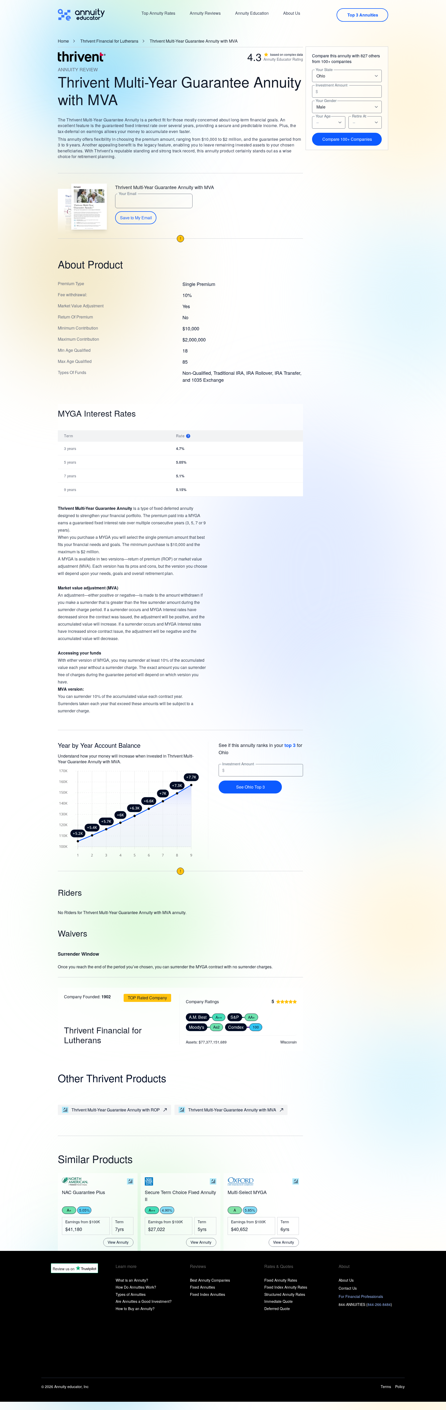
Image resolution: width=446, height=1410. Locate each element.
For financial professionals (361, 1296)
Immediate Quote (278, 1301)
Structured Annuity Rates (284, 1294)
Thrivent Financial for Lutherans (109, 41)
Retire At (359, 116)
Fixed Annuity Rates (280, 1280)
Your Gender (326, 100)
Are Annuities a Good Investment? (144, 1301)
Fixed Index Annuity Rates (285, 1287)
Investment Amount (238, 763)
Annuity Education (252, 13)
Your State (324, 69)
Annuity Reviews (205, 13)
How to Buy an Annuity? (135, 1308)
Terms (386, 1386)
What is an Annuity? (132, 1280)
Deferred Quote (277, 1308)
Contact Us (348, 1288)
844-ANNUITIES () (365, 1304)
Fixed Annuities (202, 1287)
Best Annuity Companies (210, 1280)
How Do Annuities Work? (136, 1287)
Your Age (323, 116)
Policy (400, 1386)
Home (63, 41)
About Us (291, 13)
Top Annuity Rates (158, 13)
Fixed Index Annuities (207, 1294)
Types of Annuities (131, 1294)
